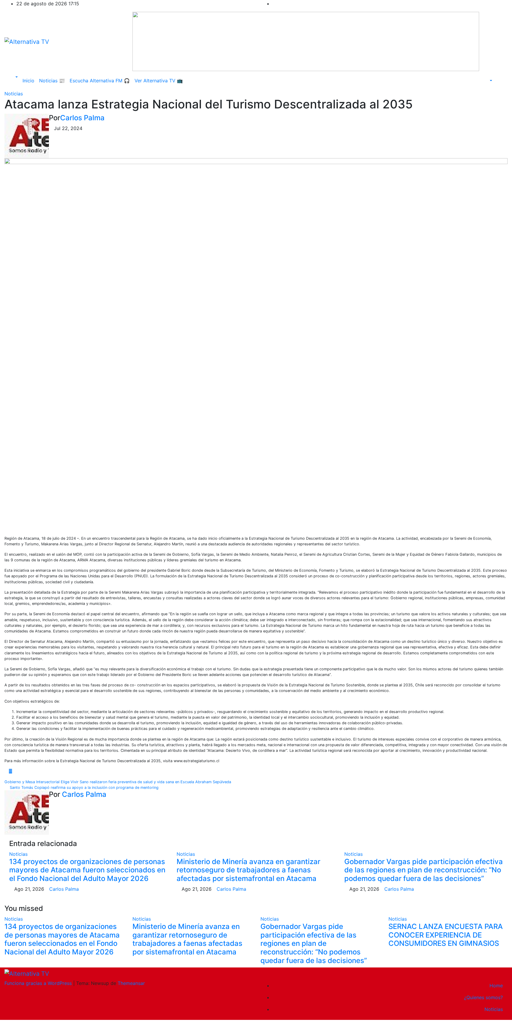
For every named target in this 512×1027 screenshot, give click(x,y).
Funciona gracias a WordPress (38, 983)
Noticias (13, 94)
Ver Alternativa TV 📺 (159, 81)
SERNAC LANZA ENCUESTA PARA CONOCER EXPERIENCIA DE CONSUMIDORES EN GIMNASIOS (445, 935)
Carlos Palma (82, 117)
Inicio (28, 81)
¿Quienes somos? (483, 997)
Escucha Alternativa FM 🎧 (100, 81)
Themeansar (131, 983)
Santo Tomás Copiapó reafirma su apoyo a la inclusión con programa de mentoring (83, 787)
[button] (13, 77)
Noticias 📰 (52, 81)
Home (496, 985)
